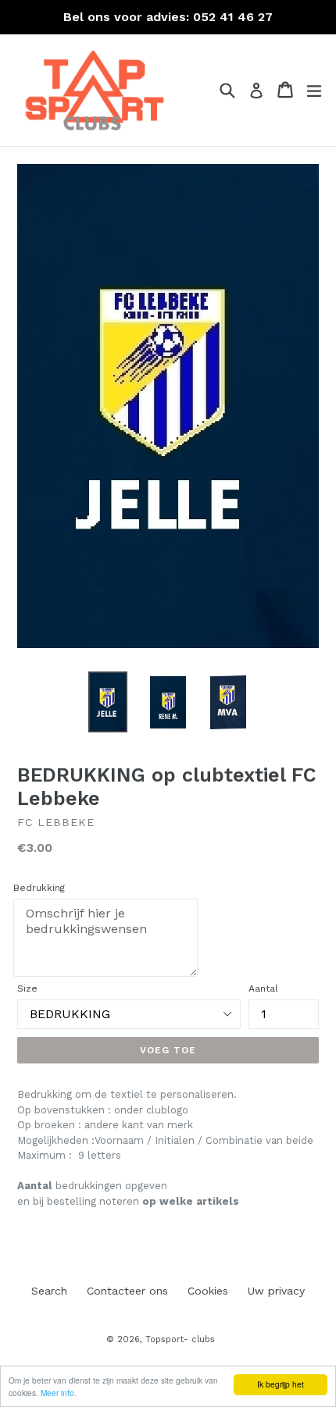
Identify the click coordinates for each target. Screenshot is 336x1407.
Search (49, 1290)
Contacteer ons (127, 1290)
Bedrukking (39, 887)
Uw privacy (276, 1290)
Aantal (263, 988)
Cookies (208, 1290)
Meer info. (59, 1392)
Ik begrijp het (280, 1384)
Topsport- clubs (180, 1339)
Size (27, 988)
